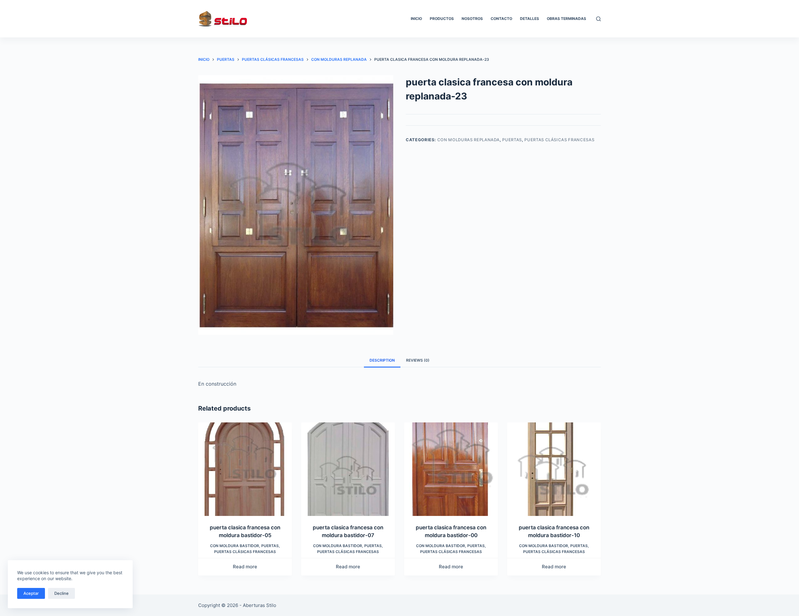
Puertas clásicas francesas (559, 139)
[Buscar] (598, 19)
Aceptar (31, 593)
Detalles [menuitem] (529, 18)
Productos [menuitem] (442, 18)
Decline (61, 593)
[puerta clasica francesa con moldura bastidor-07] (348, 469)
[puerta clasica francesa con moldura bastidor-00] (451, 469)
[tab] (382, 360)
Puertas (512, 139)
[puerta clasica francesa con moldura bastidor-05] (245, 469)
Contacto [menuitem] (501, 18)
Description (382, 360)
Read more (245, 567)
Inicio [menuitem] (416, 18)
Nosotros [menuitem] (472, 18)
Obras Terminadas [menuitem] (566, 18)
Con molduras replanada (468, 139)
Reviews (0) (417, 360)
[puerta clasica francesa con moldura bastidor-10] (554, 469)
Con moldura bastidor (234, 545)
